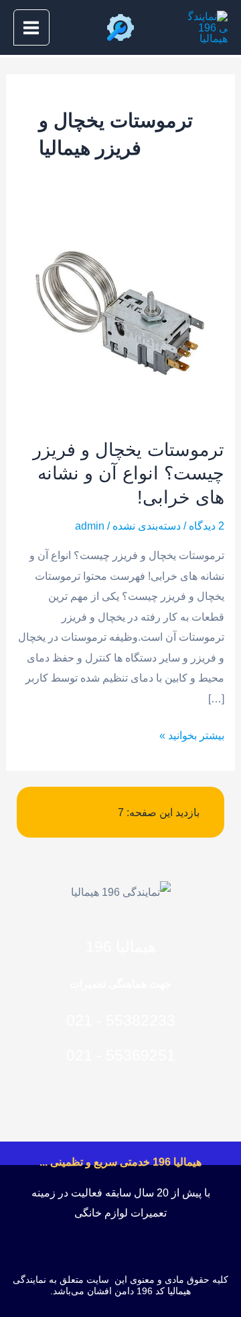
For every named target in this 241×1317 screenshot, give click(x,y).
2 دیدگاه (206, 526)
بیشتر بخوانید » (191, 733)
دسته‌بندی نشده (146, 526)
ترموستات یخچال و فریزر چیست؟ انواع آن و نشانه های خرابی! (128, 473)
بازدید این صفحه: (161, 812)
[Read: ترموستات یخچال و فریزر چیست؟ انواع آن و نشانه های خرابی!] (120, 317)
